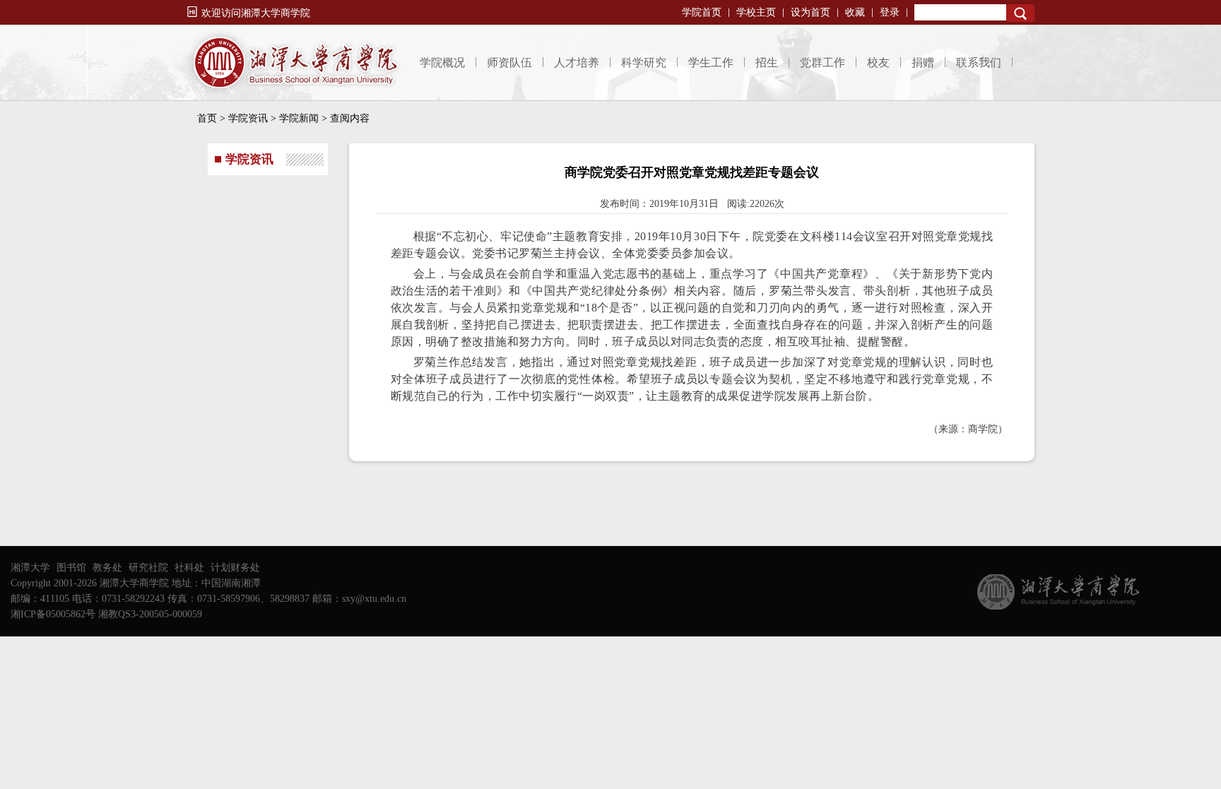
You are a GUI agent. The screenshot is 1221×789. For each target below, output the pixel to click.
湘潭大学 (30, 567)
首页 (207, 118)
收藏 (855, 12)
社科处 (189, 567)
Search (1020, 13)
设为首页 (810, 12)
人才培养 (576, 63)
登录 (889, 12)
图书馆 (71, 567)
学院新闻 (299, 118)
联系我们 (978, 63)
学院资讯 (248, 118)
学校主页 (756, 12)
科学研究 (643, 63)
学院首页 (701, 12)
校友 (878, 63)
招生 (766, 63)
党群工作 (822, 63)
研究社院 (148, 567)
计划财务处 (235, 567)
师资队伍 (509, 63)
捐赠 (923, 63)
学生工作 (710, 63)
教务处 (107, 567)
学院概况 (442, 63)
